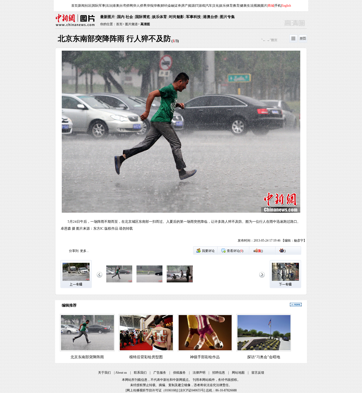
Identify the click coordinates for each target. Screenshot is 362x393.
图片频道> (132, 24)
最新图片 (107, 17)
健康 (243, 5)
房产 (185, 5)
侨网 (129, 5)
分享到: (74, 251)
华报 (150, 5)
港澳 (116, 5)
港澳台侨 (210, 17)
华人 (136, 5)
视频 (257, 5)
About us (121, 372)
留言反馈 (257, 372)
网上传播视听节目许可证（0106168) (152, 390)
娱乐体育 (159, 17)
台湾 (123, 5)
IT (196, 5)
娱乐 (222, 5)
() (260, 251)
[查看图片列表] (293, 41)
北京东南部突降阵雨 (87, 357)
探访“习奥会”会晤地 (263, 357)
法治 (109, 5)
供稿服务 (179, 372)
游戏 (202, 5)
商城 (271, 5)
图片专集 (227, 17)
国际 (95, 5)
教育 (236, 5)
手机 (278, 5)
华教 (157, 5)
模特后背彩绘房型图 (146, 357)
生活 (250, 5)
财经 (164, 5)
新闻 (81, 5)
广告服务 (159, 372)
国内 (121, 17)
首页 (74, 5)
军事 (102, 5)
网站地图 (238, 372)
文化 (216, 5)
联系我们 (140, 372)
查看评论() (235, 251)
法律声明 (199, 372)
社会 (129, 17)
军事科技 (193, 17)
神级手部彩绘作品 (205, 357)
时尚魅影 (176, 17)
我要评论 (208, 251)
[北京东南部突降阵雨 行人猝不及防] (119, 283)
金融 (171, 5)
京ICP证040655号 (192, 390)
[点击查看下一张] (244, 148)
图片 (264, 5)
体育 (229, 5)
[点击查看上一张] (118, 148)
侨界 (143, 5)
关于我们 (104, 372)
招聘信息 (218, 372)
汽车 (209, 5)
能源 (191, 5)
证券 (178, 5)
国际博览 (142, 17)
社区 (88, 5)
